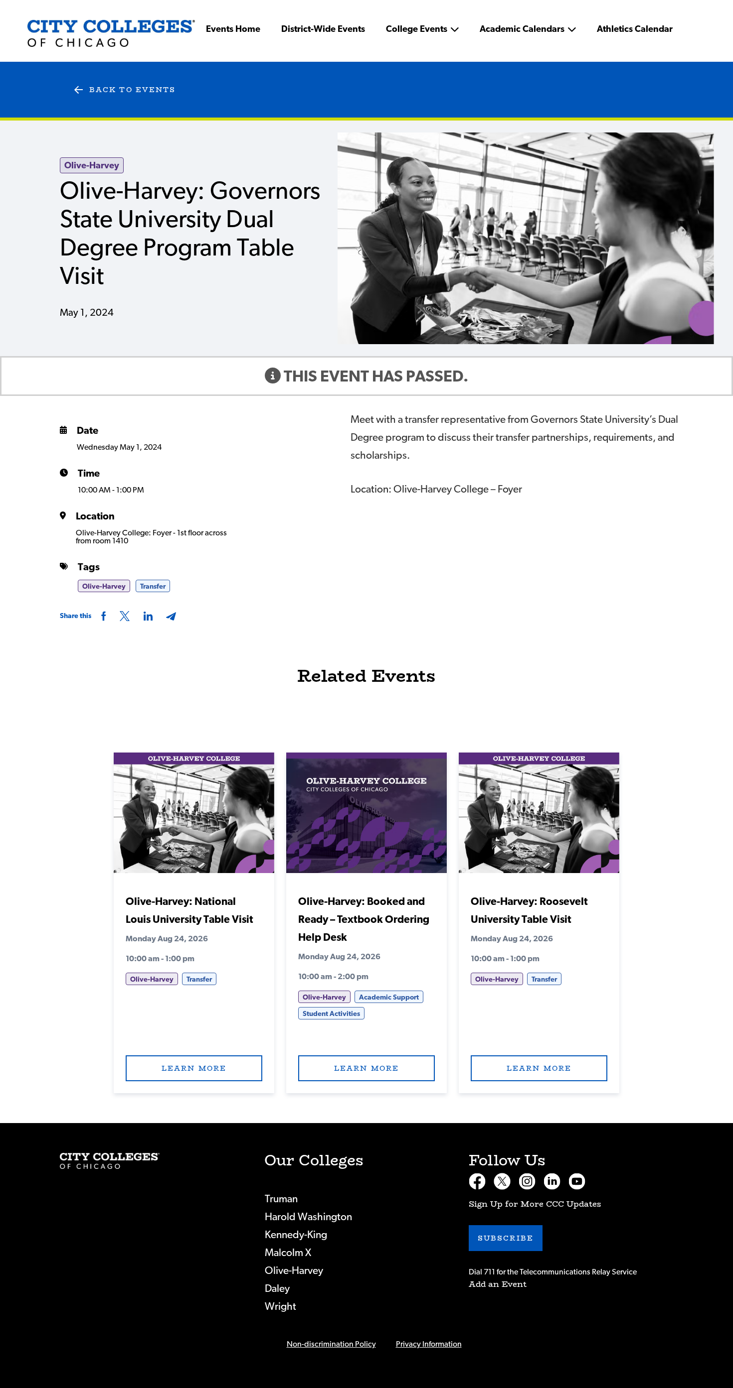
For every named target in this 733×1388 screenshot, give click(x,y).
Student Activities (331, 1013)
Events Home (233, 29)
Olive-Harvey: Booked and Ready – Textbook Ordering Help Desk (363, 919)
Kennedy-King (296, 1235)
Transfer (153, 586)
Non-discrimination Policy (331, 1344)
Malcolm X (288, 1253)
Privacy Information (429, 1344)
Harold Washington (308, 1217)
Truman (281, 1199)
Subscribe (506, 1238)
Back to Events (132, 89)
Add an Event (498, 1284)
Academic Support (389, 997)
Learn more (194, 1068)
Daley (277, 1288)
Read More (194, 817)
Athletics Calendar (635, 29)
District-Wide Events (323, 29)
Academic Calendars (522, 29)
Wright (280, 1306)
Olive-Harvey (91, 165)
